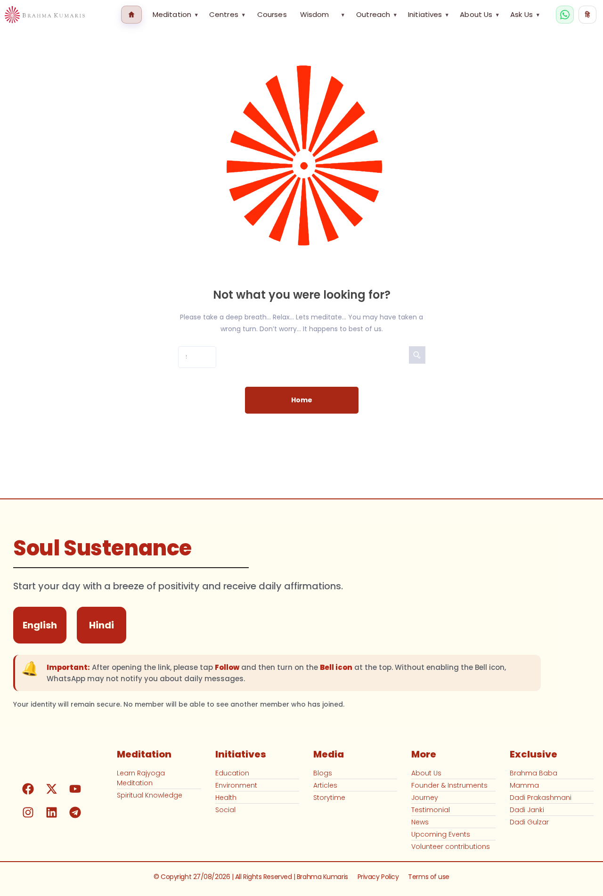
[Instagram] (28, 812)
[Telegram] (75, 812)
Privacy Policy (378, 876)
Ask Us (524, 14)
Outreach (376, 14)
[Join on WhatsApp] (565, 15)
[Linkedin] (51, 812)
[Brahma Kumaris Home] (45, 15)
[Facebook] (28, 788)
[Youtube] (75, 788)
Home (301, 400)
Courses (272, 14)
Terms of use (428, 876)
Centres (227, 14)
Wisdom (314, 14)
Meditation (175, 14)
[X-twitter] (51, 788)
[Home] (131, 15)
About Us (479, 14)
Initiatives (428, 14)
